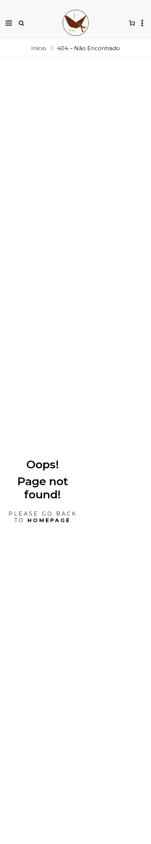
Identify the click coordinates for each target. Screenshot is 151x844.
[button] (8, 22)
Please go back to (42, 517)
